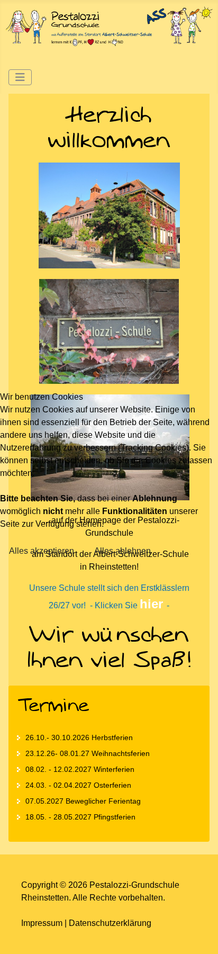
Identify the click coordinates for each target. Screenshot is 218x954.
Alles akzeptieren (41, 550)
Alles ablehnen (122, 550)
